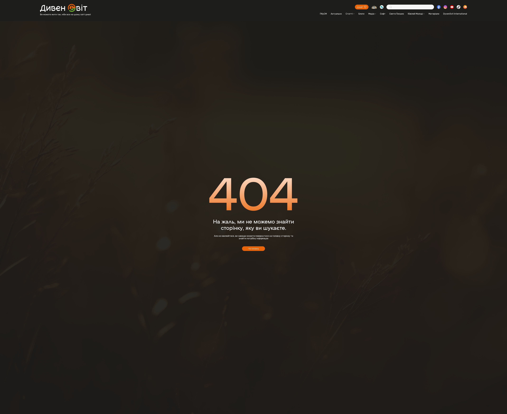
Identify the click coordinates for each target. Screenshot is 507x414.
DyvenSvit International (455, 14)
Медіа (371, 14)
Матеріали (434, 14)
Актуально (336, 14)
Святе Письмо (396, 14)
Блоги (361, 14)
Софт (382, 14)
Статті (349, 14)
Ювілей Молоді (415, 14)
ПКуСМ (323, 14)
